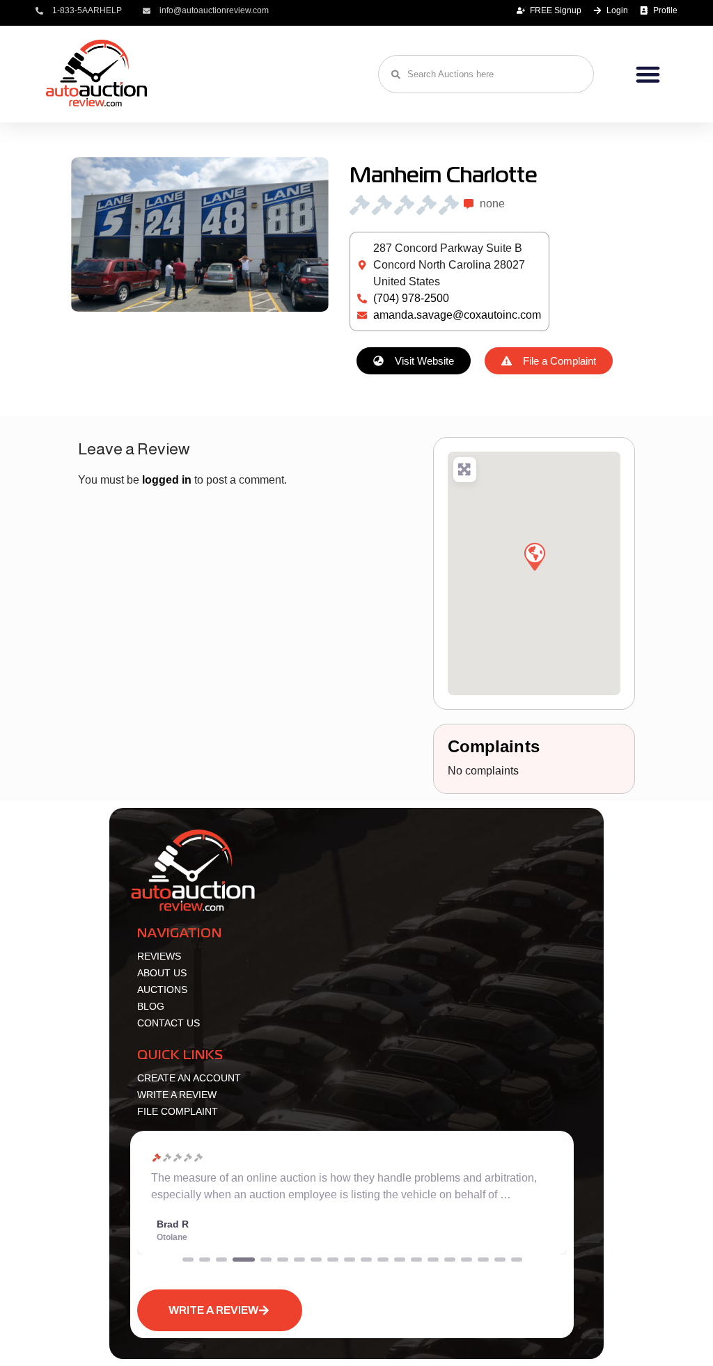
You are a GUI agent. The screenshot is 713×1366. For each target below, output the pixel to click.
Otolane (172, 1237)
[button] (647, 74)
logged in (166, 480)
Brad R (173, 1224)
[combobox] (486, 74)
